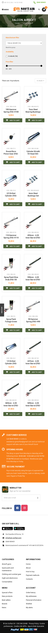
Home (17, 23)
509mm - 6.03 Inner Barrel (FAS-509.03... (33, 404)
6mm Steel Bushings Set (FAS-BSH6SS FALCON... (33, 194)
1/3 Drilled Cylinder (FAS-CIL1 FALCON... (11, 362)
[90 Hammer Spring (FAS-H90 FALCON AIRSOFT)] (33, 305)
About (28, 568)
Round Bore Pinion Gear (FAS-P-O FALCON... (11, 152)
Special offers (7, 592)
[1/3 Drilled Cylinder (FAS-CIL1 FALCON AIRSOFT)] (11, 347)
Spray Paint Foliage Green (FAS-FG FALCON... (11, 320)
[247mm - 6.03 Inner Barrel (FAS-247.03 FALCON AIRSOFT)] (33, 347)
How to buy (30, 571)
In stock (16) (13, 56)
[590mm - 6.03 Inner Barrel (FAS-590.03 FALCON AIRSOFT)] (33, 263)
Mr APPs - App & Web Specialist (32, 626)
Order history (30, 592)
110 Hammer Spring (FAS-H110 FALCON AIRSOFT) (11, 236)
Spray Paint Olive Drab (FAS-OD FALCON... (11, 278)
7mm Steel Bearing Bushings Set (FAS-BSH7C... (33, 110)
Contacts (29, 579)
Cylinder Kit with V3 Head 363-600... (33, 152)
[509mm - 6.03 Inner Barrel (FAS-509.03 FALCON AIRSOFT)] (33, 389)
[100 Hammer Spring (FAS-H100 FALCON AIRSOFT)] (11, 95)
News (4, 607)
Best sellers (6, 600)
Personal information (33, 600)
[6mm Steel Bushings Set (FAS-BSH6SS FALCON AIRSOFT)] (33, 179)
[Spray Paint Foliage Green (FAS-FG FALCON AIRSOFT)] (11, 305)
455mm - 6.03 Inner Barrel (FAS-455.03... (33, 236)
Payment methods (32, 575)
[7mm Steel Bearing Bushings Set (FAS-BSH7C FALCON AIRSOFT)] (33, 95)
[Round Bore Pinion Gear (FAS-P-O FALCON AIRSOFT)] (11, 137)
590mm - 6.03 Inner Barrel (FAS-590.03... (33, 278)
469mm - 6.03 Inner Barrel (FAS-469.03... (11, 404)
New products (7, 596)
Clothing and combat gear (11, 574)
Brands (4, 604)
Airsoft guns (6, 564)
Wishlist (29, 604)
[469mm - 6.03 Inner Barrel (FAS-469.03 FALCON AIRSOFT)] (11, 389)
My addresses (31, 596)
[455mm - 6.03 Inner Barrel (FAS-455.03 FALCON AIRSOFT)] (33, 221)
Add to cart (14, 120)
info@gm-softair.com (13, 538)
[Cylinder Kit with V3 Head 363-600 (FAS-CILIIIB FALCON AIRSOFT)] (33, 137)
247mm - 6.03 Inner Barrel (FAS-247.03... (33, 362)
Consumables (7, 582)
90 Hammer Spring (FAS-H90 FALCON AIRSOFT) (33, 320)
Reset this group (10, 47)
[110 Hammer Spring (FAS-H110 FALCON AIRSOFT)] (11, 221)
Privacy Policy (34, 623)
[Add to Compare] (16, 100)
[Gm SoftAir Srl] (24, 9)
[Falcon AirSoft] (6, 100)
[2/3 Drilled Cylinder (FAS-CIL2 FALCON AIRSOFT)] (11, 179)
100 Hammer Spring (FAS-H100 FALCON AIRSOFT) (11, 110)
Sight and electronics (10, 578)
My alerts (29, 607)
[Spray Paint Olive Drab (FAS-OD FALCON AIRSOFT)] (11, 263)
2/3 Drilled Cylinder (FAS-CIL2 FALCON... (11, 194)
